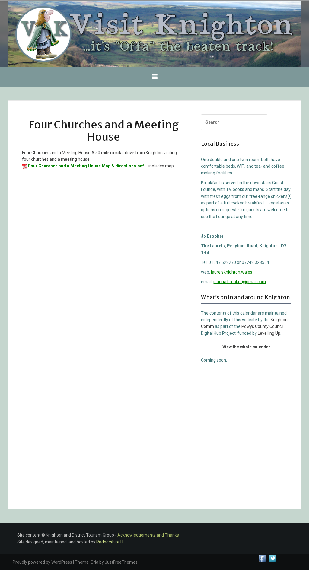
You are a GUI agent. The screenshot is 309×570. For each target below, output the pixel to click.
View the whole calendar (246, 346)
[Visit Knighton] (154, 33)
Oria (94, 562)
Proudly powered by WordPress (42, 562)
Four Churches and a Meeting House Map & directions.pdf (86, 165)
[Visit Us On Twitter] (273, 558)
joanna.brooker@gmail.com (239, 281)
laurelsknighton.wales (231, 272)
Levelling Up (269, 333)
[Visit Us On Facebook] (263, 558)
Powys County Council (262, 326)
